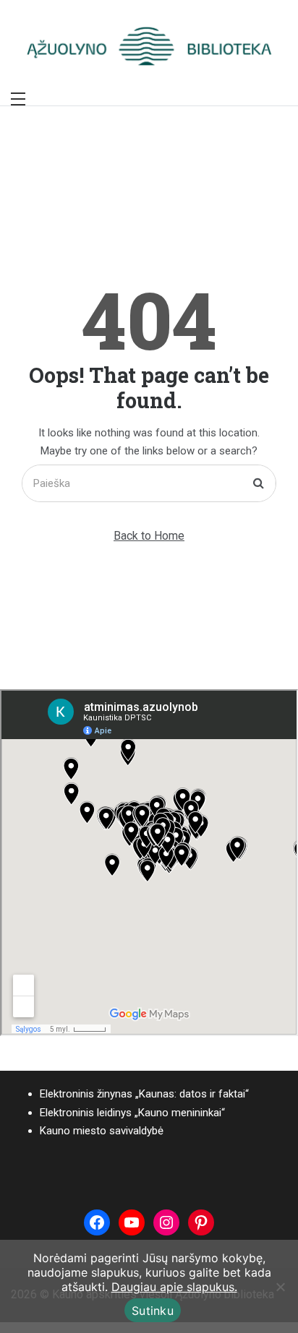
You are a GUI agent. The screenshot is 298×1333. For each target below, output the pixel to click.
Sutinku (153, 1310)
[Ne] (280, 1287)
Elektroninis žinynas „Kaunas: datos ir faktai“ (144, 1093)
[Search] (259, 483)
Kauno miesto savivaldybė (101, 1130)
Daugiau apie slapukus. (174, 1287)
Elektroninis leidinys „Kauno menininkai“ (132, 1112)
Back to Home (149, 536)
